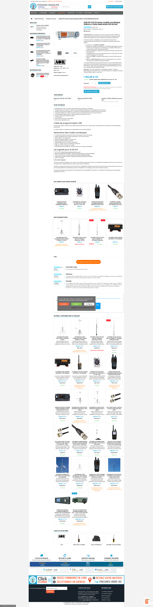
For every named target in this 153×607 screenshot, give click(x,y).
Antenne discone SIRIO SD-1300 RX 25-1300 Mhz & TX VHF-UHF (79, 203)
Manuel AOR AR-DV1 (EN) (62, 98)
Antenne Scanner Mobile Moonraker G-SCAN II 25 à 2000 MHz (97, 443)
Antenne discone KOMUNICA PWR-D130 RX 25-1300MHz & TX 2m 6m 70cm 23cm (80, 476)
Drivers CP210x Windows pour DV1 (112, 99)
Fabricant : (57, 66)
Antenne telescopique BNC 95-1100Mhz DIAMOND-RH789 (79, 239)
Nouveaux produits (37, 33)
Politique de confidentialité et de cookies (83, 307)
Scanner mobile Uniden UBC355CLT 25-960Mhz (115, 238)
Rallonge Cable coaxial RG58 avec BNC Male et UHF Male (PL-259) (62, 443)
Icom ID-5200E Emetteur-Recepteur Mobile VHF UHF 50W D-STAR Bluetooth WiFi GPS (43, 61)
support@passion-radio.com (90, 600)
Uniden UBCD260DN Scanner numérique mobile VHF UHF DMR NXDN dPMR (62, 512)
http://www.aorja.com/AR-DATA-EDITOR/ (81, 156)
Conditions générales (107, 591)
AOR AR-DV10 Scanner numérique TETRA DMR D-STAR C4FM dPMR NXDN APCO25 (114, 443)
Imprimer (87, 31)
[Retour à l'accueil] (31, 19)
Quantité (86, 83)
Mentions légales (106, 596)
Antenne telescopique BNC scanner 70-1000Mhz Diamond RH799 (97, 239)
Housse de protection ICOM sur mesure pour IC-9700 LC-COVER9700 (43, 38)
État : (55, 70)
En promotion (35, 70)
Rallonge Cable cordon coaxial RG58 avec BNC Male (114, 409)
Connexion (111, 1)
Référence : (57, 68)
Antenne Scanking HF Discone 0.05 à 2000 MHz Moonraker (62, 476)
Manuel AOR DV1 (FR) (85, 98)
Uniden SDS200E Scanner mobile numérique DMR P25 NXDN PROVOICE (61, 204)
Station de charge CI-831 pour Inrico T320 (43, 74)
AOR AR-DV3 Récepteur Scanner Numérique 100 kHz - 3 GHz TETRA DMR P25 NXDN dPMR (80, 512)
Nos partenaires (106, 598)
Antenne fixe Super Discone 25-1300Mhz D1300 (62, 338)
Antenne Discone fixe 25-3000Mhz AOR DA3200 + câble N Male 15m (114, 476)
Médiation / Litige (106, 600)
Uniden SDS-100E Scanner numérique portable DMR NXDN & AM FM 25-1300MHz (97, 476)
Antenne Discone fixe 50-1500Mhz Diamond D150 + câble (97, 409)
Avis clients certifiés (107, 593)
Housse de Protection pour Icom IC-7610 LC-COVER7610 (43, 45)
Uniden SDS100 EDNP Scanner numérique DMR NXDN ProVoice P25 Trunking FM (97, 204)
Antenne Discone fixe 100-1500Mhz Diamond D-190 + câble (80, 409)
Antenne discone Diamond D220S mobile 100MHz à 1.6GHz (62, 239)
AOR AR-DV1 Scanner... (43, 25)
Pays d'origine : (58, 72)
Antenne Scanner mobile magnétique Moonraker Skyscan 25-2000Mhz (115, 204)
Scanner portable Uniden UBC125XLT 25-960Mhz (79, 372)
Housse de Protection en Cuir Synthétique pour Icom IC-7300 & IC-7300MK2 (43, 52)
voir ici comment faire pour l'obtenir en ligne (103, 66)
